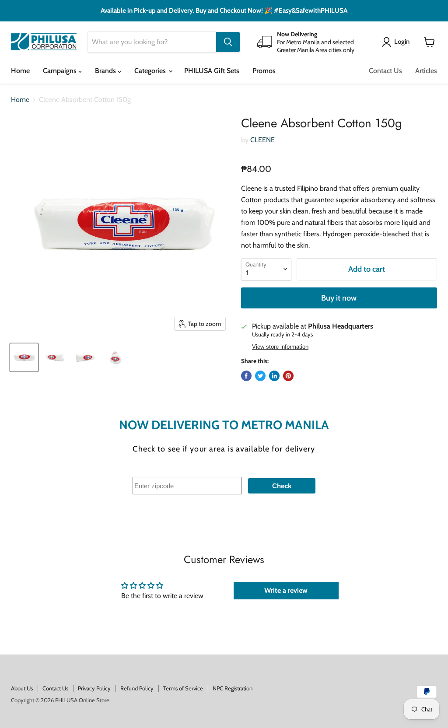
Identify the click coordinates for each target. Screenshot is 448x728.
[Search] (228, 42)
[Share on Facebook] (246, 376)
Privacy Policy (94, 688)
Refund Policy (137, 688)
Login (402, 42)
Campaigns (60, 70)
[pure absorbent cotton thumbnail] (24, 357)
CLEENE (262, 140)
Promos (264, 70)
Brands (106, 70)
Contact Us (385, 70)
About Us (22, 688)
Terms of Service (183, 688)
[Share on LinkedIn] (274, 376)
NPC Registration (232, 688)
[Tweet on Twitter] (260, 376)
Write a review (286, 590)
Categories (151, 70)
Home (20, 70)
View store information (280, 347)
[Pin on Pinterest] (288, 376)
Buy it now (339, 298)
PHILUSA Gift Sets (211, 70)
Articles (426, 70)
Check (281, 486)
